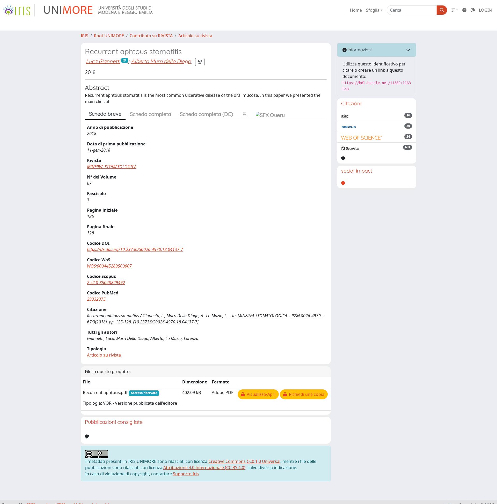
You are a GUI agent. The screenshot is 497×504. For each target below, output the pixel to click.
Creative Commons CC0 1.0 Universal (244, 461)
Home (356, 10)
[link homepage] (19, 10)
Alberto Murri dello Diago (161, 61)
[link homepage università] (99, 10)
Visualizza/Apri (260, 394)
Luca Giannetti (103, 61)
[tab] (244, 114)
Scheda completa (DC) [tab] (206, 114)
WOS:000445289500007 (109, 266)
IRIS (84, 36)
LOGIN (485, 10)
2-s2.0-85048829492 (106, 282)
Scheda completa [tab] (150, 114)
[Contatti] (473, 10)
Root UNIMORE (109, 36)
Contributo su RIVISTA (151, 36)
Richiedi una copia (305, 394)
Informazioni (359, 49)
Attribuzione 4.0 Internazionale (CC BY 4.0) (204, 467)
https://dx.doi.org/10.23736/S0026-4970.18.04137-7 (135, 249)
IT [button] (453, 10)
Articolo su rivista (195, 36)
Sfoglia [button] (372, 10)
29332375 (96, 299)
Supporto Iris (186, 474)
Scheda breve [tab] (105, 113)
